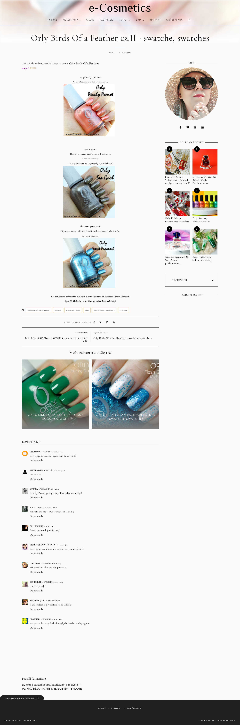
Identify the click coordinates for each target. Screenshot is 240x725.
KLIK (33, 68)
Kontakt (155, 20)
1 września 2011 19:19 (54, 470)
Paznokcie (106, 20)
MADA (33, 507)
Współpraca (174, 20)
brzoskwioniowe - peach (38, 310)
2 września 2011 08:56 (56, 545)
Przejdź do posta (55, 424)
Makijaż (52, 20)
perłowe (123, 310)
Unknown (35, 452)
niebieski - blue (73, 310)
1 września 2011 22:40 (47, 507)
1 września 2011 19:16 (51, 452)
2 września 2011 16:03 (52, 582)
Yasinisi (34, 600)
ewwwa (34, 489)
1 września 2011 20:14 (49, 489)
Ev (31, 526)
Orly (87, 310)
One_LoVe (35, 563)
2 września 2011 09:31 (51, 563)
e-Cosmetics (120, 7)
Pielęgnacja (71, 20)
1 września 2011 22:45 (43, 526)
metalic (58, 310)
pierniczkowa (37, 545)
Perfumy (124, 20)
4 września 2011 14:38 (50, 600)
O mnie (140, 20)
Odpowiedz (36, 460)
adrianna (35, 619)
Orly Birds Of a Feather (104, 310)
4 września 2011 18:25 (51, 619)
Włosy (90, 20)
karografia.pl (226, 720)
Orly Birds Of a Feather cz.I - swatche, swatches (122, 338)
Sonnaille (35, 582)
